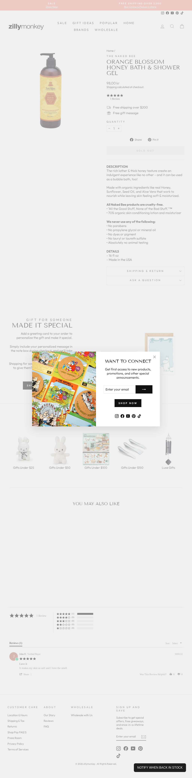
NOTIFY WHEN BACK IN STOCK (160, 767)
